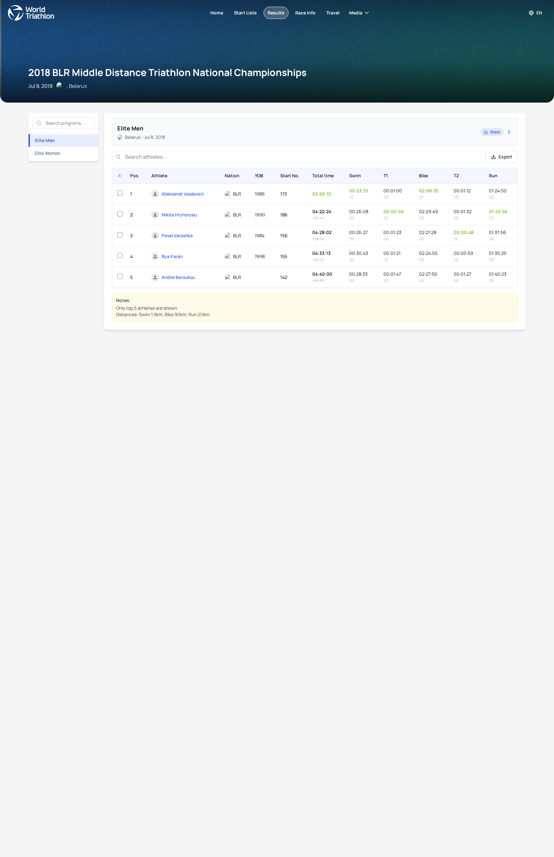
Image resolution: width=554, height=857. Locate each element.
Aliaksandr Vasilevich (183, 194)
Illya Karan (172, 256)
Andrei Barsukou (178, 277)
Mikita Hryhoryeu (179, 215)
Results (276, 13)
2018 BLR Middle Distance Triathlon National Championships (167, 72)
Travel (333, 13)
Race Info (305, 13)
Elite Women (47, 153)
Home (216, 13)
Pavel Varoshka (177, 235)
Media (355, 13)
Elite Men (45, 140)
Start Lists (245, 13)
